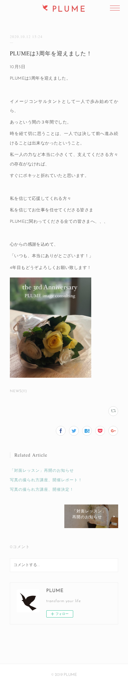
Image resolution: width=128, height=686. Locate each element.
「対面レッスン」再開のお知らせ (42, 471)
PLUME (69, 9)
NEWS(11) (18, 391)
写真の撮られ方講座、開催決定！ (42, 490)
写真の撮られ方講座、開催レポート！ (46, 480)
